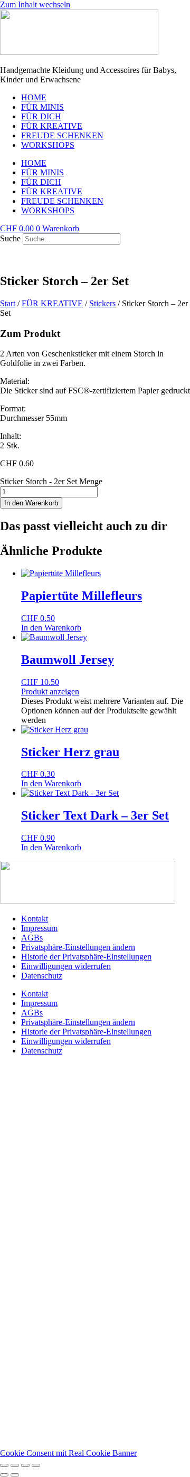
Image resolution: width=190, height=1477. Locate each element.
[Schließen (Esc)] (36, 1465)
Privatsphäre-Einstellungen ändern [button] (78, 947)
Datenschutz (41, 975)
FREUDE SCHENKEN (62, 135)
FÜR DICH (41, 116)
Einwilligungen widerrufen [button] (66, 966)
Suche (10, 238)
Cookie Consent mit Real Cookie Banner (68, 1452)
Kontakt (34, 918)
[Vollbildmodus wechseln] (15, 1465)
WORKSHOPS (47, 144)
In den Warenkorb (31, 503)
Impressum (39, 928)
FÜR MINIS (42, 106)
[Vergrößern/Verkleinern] (4, 1465)
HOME (33, 97)
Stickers (102, 303)
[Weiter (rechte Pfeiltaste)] (15, 1474)
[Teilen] (25, 1465)
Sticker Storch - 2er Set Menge (51, 481)
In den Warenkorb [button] (51, 627)
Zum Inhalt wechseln (35, 4)
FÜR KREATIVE (51, 125)
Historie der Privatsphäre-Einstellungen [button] (86, 956)
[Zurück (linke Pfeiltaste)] (4, 1474)
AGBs (32, 937)
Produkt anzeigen (50, 691)
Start (7, 303)
